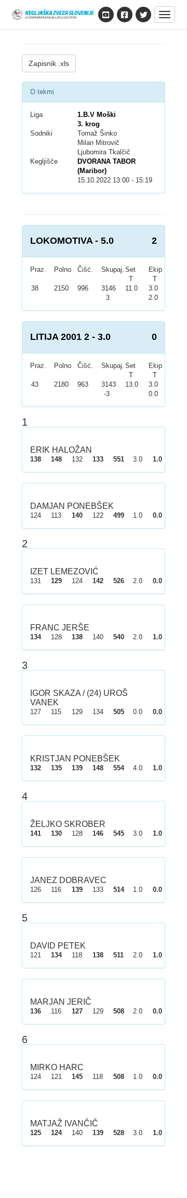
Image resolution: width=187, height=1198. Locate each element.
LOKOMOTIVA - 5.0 (72, 240)
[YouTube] (106, 14)
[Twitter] (143, 14)
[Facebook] (124, 14)
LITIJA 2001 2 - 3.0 (70, 337)
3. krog (88, 124)
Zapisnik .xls (49, 63)
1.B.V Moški (96, 115)
